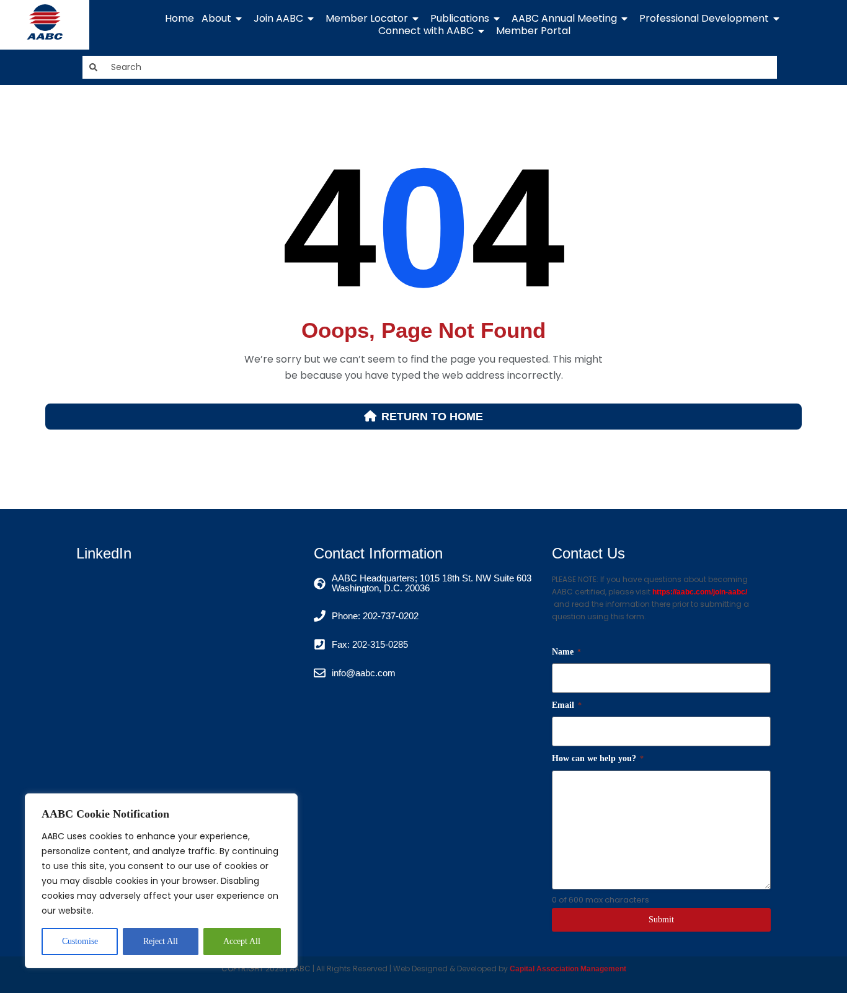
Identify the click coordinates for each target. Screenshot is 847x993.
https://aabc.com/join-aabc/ (699, 592)
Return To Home (432, 416)
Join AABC (278, 18)
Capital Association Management (567, 968)
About (216, 18)
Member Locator (367, 18)
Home (179, 18)
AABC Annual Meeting (564, 18)
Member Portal (533, 31)
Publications (459, 18)
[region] (161, 880)
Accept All (241, 941)
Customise (80, 941)
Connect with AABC (426, 31)
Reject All (160, 941)
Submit (661, 919)
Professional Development (704, 18)
